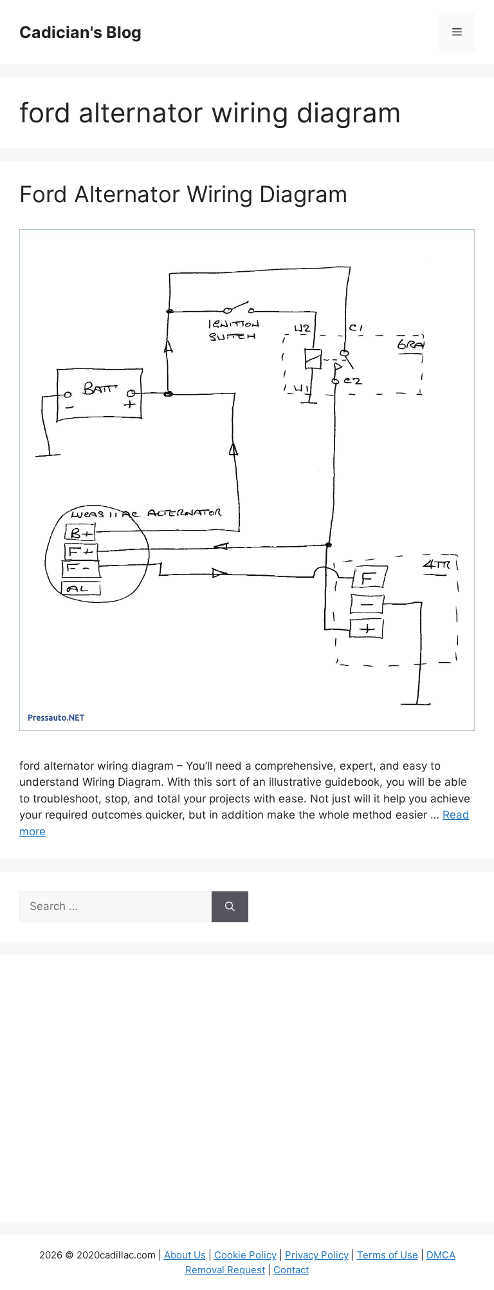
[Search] (230, 906)
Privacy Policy (317, 1255)
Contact (291, 1270)
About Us (185, 1255)
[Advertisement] (247, 1097)
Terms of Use (387, 1255)
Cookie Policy (245, 1255)
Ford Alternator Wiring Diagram (183, 193)
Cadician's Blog (80, 32)
